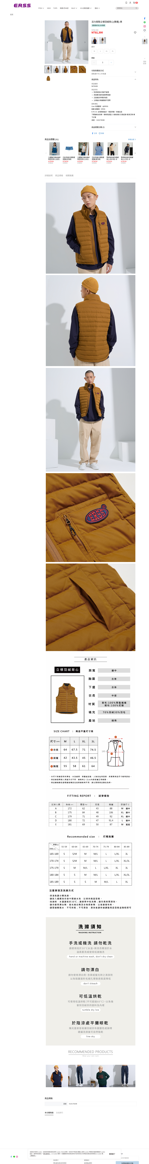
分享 (95, 133)
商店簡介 (56, 1160)
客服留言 (86, 1160)
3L (113, 51)
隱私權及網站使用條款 (59, 1163)
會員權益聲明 (88, 1163)
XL (107, 51)
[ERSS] (22, 5)
